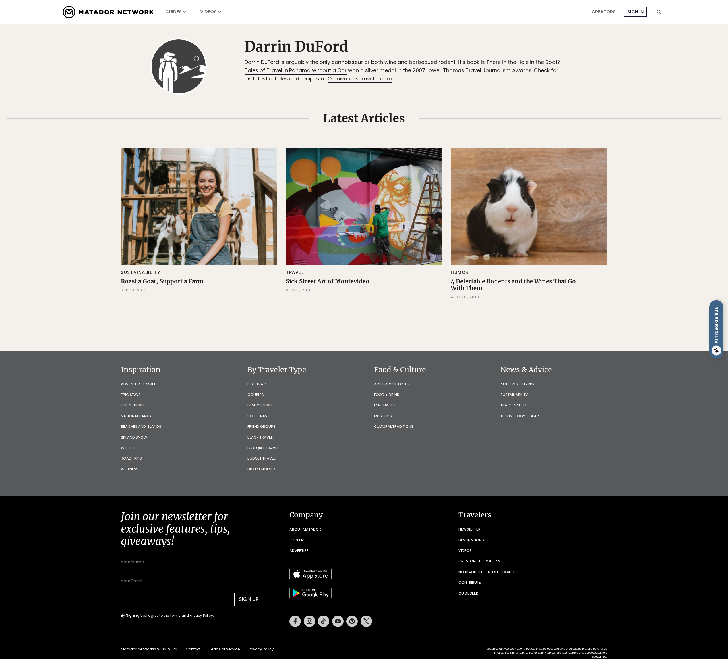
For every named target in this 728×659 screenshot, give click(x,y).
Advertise (299, 550)
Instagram (309, 621)
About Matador (305, 529)
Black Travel (259, 437)
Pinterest (352, 621)
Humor (460, 272)
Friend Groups (261, 426)
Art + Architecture (393, 384)
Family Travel (260, 405)
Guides (173, 12)
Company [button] (306, 514)
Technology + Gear (519, 416)
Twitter (366, 621)
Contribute (469, 582)
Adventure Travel (138, 384)
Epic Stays (131, 394)
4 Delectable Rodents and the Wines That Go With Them (513, 285)
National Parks (136, 416)
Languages (385, 405)
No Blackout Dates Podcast (486, 572)
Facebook (295, 621)
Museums (383, 416)
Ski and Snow (134, 437)
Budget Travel (261, 458)
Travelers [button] (474, 514)
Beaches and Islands (141, 426)
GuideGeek (468, 593)
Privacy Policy (201, 615)
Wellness (129, 469)
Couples (255, 394)
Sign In (635, 12)
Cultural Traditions (393, 426)
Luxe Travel (258, 384)
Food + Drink (386, 394)
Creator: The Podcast (480, 561)
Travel (295, 272)
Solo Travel (259, 416)
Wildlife (128, 448)
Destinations (471, 540)
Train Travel (133, 405)
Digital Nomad (261, 469)
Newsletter (469, 529)
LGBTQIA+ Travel (263, 448)
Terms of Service (224, 649)
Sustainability (140, 272)
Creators (604, 12)
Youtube (338, 621)
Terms (175, 615)
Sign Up (248, 599)
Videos (208, 12)
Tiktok (323, 621)
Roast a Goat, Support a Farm (162, 281)
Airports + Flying (517, 384)
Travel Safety (513, 405)
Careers (297, 540)
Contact (193, 649)
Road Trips (131, 458)
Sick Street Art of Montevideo (327, 281)
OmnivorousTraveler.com (360, 78)
